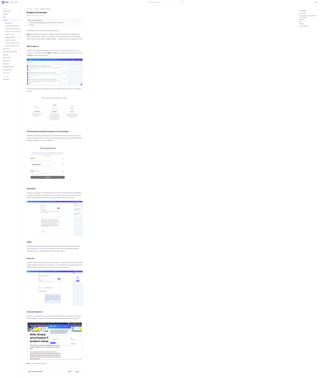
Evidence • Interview (56, 195)
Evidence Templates (10, 40)
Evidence (36, 9)
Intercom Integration (60, 50)
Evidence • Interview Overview (13, 31)
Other (29, 242)
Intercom (30, 258)
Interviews (31, 189)
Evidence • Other (9, 34)
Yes (71, 371)
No (79, 371)
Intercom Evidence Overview (12, 43)
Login (316, 3)
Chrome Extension (35, 312)
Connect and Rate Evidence (12, 26)
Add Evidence (8, 23)
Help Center (30, 9)
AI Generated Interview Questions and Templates (48, 132)
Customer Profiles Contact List (13, 28)
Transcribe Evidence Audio (12, 45)
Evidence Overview (10, 37)
